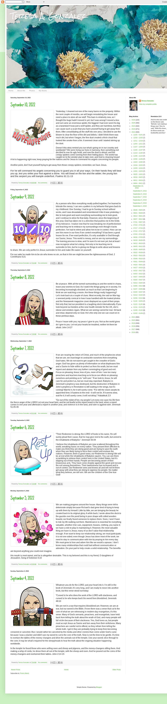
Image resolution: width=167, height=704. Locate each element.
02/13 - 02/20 (138, 295)
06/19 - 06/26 (138, 240)
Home (10, 91)
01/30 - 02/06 (138, 301)
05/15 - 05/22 (138, 255)
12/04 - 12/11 (138, 144)
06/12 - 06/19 (138, 243)
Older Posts (116, 670)
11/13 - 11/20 (138, 153)
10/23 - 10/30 (138, 162)
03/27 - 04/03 (138, 277)
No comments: (43, 183)
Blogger (99, 687)
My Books (43, 91)
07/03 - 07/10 (138, 234)
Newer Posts (15, 670)
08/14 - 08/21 (138, 216)
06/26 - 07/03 (138, 237)
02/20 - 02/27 (138, 292)
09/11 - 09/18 (138, 180)
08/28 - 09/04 (138, 210)
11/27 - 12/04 (138, 147)
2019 (134, 323)
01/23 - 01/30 (138, 304)
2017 (134, 329)
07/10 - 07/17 (138, 231)
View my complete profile (148, 104)
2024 (134, 126)
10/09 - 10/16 (138, 168)
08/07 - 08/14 (138, 219)
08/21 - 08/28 (138, 213)
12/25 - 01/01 (138, 135)
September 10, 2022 (22, 105)
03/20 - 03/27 (138, 280)
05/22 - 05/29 (138, 252)
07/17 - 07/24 (138, 228)
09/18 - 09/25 (138, 177)
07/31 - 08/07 (138, 222)
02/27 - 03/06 (138, 289)
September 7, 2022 (22, 348)
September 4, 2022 (22, 578)
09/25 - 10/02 (138, 174)
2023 (134, 129)
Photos (32, 91)
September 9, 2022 (22, 197)
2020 (134, 320)
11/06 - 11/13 (138, 156)
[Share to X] (56, 183)
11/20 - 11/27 (138, 150)
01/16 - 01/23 (138, 307)
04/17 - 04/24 (138, 268)
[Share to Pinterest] (61, 183)
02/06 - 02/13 (138, 298)
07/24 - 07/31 (138, 225)
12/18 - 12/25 (138, 138)
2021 (134, 317)
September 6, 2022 (22, 428)
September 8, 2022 (22, 277)
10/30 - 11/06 (138, 159)
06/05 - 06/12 (138, 246)
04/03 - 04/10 (138, 274)
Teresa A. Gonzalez (48, 15)
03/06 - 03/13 (138, 286)
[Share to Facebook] (59, 183)
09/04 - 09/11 (138, 183)
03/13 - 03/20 (138, 283)
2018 (134, 326)
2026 (134, 120)
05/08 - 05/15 (138, 259)
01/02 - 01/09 (138, 313)
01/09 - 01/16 (138, 310)
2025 (134, 123)
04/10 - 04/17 (138, 271)
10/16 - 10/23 (138, 165)
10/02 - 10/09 (138, 171)
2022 (134, 132)
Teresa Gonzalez (148, 101)
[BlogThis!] (54, 183)
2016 (134, 332)
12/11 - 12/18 (138, 141)
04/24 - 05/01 (138, 265)
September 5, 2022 (22, 498)
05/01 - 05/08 (138, 262)
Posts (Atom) (24, 673)
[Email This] (51, 183)
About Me (21, 91)
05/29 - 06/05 (138, 249)
